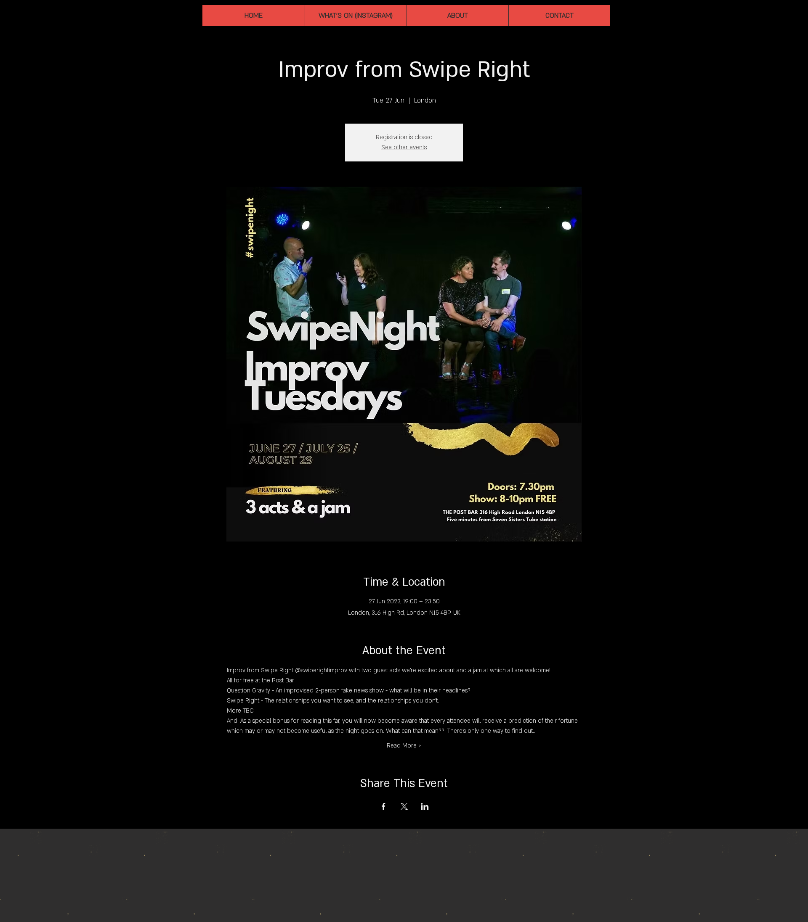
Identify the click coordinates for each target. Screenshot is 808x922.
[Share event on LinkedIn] (425, 806)
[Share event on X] (404, 806)
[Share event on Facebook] (384, 806)
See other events (404, 147)
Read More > (404, 746)
